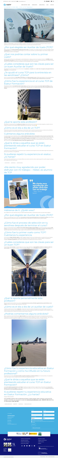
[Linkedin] (52, 1)
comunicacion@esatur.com (12, 424)
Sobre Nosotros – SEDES (25, 4)
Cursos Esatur (34, 4)
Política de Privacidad (36, 427)
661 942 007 (9, 421)
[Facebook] (27, 446)
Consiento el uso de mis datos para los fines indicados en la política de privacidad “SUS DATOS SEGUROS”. (43, 420)
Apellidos (44, 410)
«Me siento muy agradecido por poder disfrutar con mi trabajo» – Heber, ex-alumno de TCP (28, 170)
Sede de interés (33, 416)
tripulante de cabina (19, 162)
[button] (42, 428)
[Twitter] (46, 1)
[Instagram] (50, 1)
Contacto (52, 4)
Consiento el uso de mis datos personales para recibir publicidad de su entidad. (43, 422)
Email (32, 413)
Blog (47, 4)
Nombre (32, 410)
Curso (44, 416)
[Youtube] (48, 1)
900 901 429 (9, 418)
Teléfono (44, 413)
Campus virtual (42, 4)
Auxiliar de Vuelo (7, 162)
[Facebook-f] (44, 1)
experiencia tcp (13, 162)
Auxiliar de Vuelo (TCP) (39, 47)
